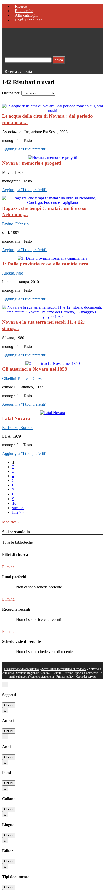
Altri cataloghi (26, 15)
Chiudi (8, 705)
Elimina (8, 567)
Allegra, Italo (12, 273)
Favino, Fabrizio (15, 224)
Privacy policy (65, 676)
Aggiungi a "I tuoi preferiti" (24, 149)
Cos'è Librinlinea (28, 20)
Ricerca (21, 6)
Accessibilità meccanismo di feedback (63, 669)
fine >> (18, 512)
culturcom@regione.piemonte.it (35, 676)
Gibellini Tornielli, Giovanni (25, 378)
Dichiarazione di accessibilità (21, 669)
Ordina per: (11, 93)
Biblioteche (24, 11)
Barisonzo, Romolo (17, 427)
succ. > (18, 508)
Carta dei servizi (86, 676)
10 (14, 503)
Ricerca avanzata (18, 71)
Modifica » (11, 522)
